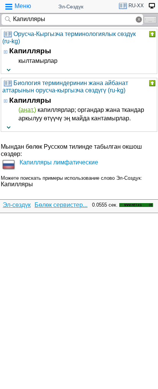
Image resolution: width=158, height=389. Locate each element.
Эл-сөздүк (17, 205)
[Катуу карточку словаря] (151, 34)
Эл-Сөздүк (71, 7)
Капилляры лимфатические (59, 162)
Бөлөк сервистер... (61, 205)
